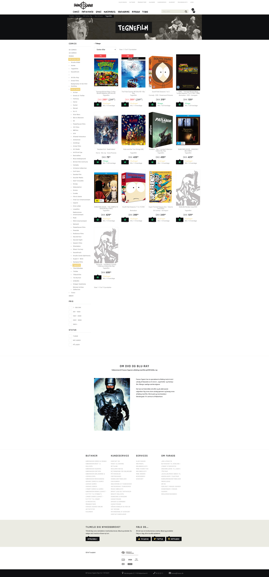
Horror (75, 102)
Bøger (71, 296)
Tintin (73, 293)
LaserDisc (76, 209)
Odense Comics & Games (95, 481)
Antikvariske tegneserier (121, 486)
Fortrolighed (116, 476)
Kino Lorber (77, 206)
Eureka (75, 193)
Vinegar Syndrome (79, 284)
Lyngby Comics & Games (94, 489)
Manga (71, 56)
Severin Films (77, 243)
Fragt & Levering (117, 464)
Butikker (132, 2)
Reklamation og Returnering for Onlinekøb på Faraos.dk (121, 471)
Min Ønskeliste (142, 466)
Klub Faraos (123, 2)
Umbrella (76, 281)
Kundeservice (162, 2)
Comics (78, 16)
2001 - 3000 (77, 320)
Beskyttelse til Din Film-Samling (79, 85)
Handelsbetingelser (119, 479)
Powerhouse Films (79, 124)
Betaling (114, 466)
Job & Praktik (166, 461)
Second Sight (77, 240)
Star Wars (76, 114)
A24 (74, 133)
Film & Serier (99, 16)
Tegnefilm (108, 16)
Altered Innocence (79, 137)
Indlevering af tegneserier (121, 484)
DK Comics (72, 50)
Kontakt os (115, 461)
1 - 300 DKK (77, 307)
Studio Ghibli (75, 62)
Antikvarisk (87, 11)
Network (76, 224)
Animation (76, 140)
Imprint (75, 203)
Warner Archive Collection (78, 288)
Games (98, 11)
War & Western (78, 118)
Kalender (152, 2)
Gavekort (172, 2)
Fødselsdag (165, 481)
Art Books (76, 149)
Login (192, 2)
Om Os (163, 484)
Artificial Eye (77, 152)
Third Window (78, 268)
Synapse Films (78, 262)
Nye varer (77, 340)
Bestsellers (77, 155)
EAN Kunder (115, 481)
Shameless (77, 246)
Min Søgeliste (141, 471)
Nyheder (136, 11)
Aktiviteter (90, 509)
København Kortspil (93, 471)
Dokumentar (77, 187)
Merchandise (110, 11)
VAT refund (115, 509)
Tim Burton (77, 278)
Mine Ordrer (140, 474)
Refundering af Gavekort (120, 512)
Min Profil (140, 464)
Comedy (76, 165)
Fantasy (76, 99)
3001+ (75, 324)
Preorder (76, 230)
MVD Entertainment (80, 221)
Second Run (77, 237)
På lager (76, 345)
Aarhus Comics (91, 486)
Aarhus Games (91, 484)
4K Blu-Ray (75, 77)
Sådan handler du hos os (120, 507)
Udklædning (124, 11)
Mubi (74, 218)
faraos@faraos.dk (177, 573)
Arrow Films (75, 81)
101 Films (76, 127)
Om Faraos (168, 455)
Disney (75, 184)
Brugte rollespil (117, 494)
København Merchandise (95, 479)
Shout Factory (78, 249)
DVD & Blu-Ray (87, 16)
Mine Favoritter (142, 469)
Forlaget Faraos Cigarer (171, 486)
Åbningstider (142, 2)
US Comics (72, 53)
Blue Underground (79, 159)
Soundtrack (75, 72)
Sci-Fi (75, 111)
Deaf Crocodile (78, 181)
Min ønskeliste (182, 2)
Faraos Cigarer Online (94, 507)
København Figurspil (93, 469)
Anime (73, 65)
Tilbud (75, 336)
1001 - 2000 (77, 316)
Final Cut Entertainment (81, 200)
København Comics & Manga (96, 461)
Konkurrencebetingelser (171, 479)
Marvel (75, 108)
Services (142, 455)
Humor (75, 105)
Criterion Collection (80, 168)
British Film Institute (80, 162)
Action (75, 92)
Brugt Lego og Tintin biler (121, 491)
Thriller (75, 271)
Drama (75, 190)
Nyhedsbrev (140, 476)
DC (74, 121)
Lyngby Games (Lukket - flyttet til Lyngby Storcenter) (95, 499)
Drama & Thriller (78, 96)
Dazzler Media (78, 178)
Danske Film (77, 174)
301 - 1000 (76, 312)
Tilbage (98, 43)
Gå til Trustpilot (91, 552)
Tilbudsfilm (77, 275)
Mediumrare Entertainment (78, 213)
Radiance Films (78, 234)
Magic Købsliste (117, 489)
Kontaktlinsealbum (118, 514)
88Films (75, 130)
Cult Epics (76, 171)
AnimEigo (76, 143)
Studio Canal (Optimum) (81, 256)
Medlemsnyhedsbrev (169, 494)
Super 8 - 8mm (78, 259)
